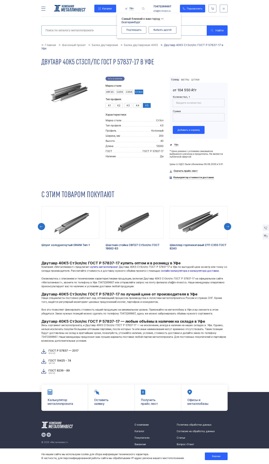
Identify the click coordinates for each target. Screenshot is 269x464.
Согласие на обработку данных (196, 431)
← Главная (48, 45)
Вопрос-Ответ (185, 444)
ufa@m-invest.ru (162, 10)
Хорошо (216, 456)
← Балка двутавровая (103, 45)
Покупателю (142, 437)
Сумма (177, 111)
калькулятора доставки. (204, 270)
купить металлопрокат (104, 266)
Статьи (181, 437)
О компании (141, 424)
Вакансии (140, 444)
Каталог (107, 8)
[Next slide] (227, 226)
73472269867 (162, 6)
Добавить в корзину (188, 130)
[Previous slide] (41, 226)
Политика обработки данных (194, 424)
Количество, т (181, 96)
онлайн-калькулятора (174, 270)
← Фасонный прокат (72, 45)
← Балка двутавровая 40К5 (139, 45)
